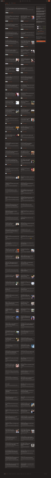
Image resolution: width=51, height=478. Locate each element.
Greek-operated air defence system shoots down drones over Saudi (27, 119)
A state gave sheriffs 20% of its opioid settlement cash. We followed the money (27, 317)
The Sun (7, 355)
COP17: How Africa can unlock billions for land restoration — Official (10, 163)
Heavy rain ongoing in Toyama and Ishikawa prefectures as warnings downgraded (11, 188)
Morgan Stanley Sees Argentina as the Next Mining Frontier (11, 412)
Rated (3, 1)
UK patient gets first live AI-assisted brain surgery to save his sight (10, 330)
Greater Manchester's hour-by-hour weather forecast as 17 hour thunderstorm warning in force (11, 33)
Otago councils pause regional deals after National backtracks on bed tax (27, 412)
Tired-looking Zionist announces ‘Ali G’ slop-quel (11, 271)
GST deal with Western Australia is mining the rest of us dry (25, 330)
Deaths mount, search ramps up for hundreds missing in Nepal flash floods (11, 265)
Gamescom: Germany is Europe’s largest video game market (12, 252)
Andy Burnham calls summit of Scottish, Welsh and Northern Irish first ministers (27, 445)
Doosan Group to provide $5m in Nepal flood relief (26, 336)
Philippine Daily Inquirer (23, 355)
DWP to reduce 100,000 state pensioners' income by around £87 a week (27, 438)
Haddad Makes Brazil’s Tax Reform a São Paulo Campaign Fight (11, 445)
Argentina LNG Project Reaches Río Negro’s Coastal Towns (12, 464)
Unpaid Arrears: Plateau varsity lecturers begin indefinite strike (9, 137)
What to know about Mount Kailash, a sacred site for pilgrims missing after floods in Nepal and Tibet (25, 146)
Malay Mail (22, 463)
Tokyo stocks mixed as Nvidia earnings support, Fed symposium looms (12, 41)
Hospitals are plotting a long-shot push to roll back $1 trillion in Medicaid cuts (27, 324)
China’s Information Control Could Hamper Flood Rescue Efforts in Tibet (27, 297)
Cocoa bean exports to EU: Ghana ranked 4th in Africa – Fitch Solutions (25, 399)
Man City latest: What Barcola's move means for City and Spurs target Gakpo (10, 231)
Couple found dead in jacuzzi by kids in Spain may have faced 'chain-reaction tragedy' (27, 188)
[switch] (47, 1)
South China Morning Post (23, 302)
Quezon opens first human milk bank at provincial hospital (26, 363)
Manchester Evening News (23, 391)
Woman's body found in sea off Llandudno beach (11, 431)
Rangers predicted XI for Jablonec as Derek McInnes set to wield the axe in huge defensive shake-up (12, 284)
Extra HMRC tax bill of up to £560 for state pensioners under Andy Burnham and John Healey (27, 41)
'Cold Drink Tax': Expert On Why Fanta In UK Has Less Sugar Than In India (10, 304)
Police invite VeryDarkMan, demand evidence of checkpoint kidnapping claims (11, 451)
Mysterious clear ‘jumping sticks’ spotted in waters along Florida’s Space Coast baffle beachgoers (11, 259)
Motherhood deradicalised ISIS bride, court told (10, 213)
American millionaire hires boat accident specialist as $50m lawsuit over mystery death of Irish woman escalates (26, 214)
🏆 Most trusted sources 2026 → (41, 31)
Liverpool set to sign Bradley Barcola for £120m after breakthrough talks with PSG (25, 371)
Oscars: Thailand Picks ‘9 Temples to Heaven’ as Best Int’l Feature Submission (27, 103)
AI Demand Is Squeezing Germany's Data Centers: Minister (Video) (27, 272)
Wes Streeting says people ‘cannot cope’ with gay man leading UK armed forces (25, 350)
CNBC (22, 430)
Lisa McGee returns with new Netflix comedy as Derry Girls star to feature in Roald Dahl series (25, 33)
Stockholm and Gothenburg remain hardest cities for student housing (25, 458)
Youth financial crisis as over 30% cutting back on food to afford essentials (25, 128)
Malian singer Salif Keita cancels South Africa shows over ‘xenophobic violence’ (26, 59)
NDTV (6, 302)
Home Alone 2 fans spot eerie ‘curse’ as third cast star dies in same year (12, 343)
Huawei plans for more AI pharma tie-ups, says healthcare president (10, 371)
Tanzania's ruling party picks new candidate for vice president (27, 265)
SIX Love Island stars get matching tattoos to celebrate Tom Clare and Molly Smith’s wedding (27, 196)
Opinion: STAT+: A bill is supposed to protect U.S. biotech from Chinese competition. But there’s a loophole (11, 317)
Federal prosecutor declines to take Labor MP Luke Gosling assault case (27, 111)
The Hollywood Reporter (23, 101)
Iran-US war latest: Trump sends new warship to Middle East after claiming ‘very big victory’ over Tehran (10, 50)
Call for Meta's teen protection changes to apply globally (11, 180)
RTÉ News (22, 23)
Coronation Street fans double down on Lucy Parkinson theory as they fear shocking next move (27, 393)
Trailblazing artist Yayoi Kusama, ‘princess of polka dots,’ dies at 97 (11, 238)
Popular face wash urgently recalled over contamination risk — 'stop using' (10, 128)
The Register (7, 335)
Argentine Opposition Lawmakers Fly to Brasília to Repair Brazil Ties (27, 180)
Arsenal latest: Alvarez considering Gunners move (25, 223)
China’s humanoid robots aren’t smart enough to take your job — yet (10, 223)
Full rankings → (41, 30)
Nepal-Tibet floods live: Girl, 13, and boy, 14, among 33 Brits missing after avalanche (25, 94)
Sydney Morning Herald (8, 109)
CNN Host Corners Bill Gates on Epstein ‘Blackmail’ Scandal (9, 278)
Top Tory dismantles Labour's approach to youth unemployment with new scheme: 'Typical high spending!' (27, 245)
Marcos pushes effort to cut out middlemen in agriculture (25, 357)
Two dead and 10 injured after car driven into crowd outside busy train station (12, 85)
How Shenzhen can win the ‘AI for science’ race (25, 304)
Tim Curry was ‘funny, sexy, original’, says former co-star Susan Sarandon (10, 67)
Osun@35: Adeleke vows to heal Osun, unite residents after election (27, 451)
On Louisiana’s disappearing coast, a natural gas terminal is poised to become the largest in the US (10, 155)
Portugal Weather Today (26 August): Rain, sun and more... (27, 291)
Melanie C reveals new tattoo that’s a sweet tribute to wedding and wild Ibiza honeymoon (12, 357)
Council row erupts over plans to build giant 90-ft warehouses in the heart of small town (11, 378)
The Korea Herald (23, 335)
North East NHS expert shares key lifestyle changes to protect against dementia (11, 399)
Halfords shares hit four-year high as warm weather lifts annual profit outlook (27, 278)
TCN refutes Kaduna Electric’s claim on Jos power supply (11, 458)
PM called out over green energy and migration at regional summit (25, 163)
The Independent (23, 15)
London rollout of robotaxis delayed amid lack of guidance (27, 154)
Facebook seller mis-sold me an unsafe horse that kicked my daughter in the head (10, 386)
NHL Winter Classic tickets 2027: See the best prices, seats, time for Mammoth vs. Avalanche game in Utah (27, 471)
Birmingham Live (22, 236)
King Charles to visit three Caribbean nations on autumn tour (25, 17)
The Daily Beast (7, 276)
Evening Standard (7, 23)
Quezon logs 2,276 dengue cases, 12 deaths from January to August (25, 137)
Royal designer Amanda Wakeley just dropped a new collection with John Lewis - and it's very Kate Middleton (27, 252)
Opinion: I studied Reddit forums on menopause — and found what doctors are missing (27, 310)
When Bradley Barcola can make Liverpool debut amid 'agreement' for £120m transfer (11, 25)
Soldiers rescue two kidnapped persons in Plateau (9, 145)
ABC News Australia (23, 109)
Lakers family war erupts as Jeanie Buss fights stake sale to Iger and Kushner (26, 49)
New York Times (7, 15)
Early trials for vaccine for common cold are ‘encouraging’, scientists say (10, 419)
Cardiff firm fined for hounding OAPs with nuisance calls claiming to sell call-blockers (25, 68)
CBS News (7, 264)
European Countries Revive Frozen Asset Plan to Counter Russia (27, 76)
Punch (6, 92)
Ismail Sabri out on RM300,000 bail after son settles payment (25, 464)
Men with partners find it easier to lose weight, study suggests (10, 393)
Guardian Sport (22, 369)
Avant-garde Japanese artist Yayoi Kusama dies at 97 (16, 8)
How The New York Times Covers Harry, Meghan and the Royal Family (12, 17)
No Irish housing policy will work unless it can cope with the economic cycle (11, 297)
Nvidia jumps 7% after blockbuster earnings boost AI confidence (27, 231)
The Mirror (22, 92)
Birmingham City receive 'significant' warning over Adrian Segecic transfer (11, 349)
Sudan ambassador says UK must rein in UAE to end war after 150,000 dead (27, 343)
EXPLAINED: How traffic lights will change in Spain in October (9, 310)
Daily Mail (7, 101)
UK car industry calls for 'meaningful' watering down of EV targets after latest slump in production (12, 103)
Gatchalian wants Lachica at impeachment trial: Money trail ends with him (10, 364)
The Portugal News (23, 289)
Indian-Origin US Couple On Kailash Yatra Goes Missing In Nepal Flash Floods (10, 205)
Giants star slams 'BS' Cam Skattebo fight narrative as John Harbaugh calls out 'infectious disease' (12, 406)
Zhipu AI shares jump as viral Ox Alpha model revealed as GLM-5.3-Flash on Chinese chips (10, 77)
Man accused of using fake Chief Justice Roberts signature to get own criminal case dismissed (27, 85)
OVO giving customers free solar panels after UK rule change (12, 291)
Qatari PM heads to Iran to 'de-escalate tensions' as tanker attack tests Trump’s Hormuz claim (27, 432)
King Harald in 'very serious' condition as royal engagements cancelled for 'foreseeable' (11, 58)
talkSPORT (7, 404)
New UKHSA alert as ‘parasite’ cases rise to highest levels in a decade (27, 204)
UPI (6, 7)
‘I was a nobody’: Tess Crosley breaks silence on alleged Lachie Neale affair (10, 111)
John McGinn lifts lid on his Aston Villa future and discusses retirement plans (27, 238)
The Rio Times (22, 178)
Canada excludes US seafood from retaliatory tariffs (27, 405)
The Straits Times (23, 264)
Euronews (7, 250)
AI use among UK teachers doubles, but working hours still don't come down (10, 336)
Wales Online (7, 289)
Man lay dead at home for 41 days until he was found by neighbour (27, 419)
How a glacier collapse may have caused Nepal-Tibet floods (27, 25)
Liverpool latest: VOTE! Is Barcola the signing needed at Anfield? (25, 171)
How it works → (37, 34)
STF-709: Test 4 (7, 438)
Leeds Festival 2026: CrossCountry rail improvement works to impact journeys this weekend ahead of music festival (27, 378)
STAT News (7, 315)
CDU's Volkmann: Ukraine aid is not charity (26, 258)
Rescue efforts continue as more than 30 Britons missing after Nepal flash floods (11, 171)
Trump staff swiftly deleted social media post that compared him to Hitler (9, 119)
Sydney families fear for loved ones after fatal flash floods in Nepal (9, 196)
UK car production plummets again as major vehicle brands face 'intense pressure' (27, 385)
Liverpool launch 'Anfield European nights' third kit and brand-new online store (27, 425)
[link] (41, 27)
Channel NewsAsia (8, 369)
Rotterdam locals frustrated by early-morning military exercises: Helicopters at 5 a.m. (11, 471)
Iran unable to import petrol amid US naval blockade (12, 93)
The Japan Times (7, 186)
